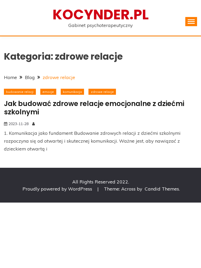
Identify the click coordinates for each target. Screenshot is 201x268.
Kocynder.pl (101, 14)
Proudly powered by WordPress (58, 189)
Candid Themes (162, 189)
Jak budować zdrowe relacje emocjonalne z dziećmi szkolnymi (94, 108)
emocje (48, 92)
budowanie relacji (20, 92)
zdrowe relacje (102, 92)
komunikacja (72, 92)
